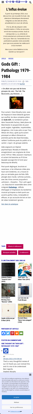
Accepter (16, 397)
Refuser (16, 402)
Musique (11, 58)
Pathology (13, 187)
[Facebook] (4, 333)
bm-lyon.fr (20, 52)
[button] (30, 375)
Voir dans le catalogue (9, 204)
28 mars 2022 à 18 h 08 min (12, 359)
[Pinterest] (12, 333)
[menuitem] (5, 58)
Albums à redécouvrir (15, 246)
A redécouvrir (24, 252)
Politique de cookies (15, 411)
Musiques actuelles (9, 252)
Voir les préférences (16, 407)
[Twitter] (8, 333)
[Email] (21, 333)
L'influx (3, 58)
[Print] (17, 333)
